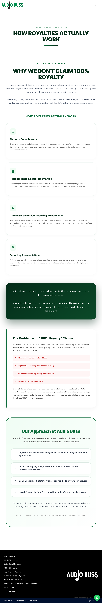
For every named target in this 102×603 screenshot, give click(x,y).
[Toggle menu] (100, 5)
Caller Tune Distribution (13, 564)
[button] (95, 5)
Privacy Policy (9, 556)
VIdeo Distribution (11, 568)
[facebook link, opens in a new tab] (93, 600)
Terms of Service (10, 592)
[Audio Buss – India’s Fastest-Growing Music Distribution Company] (12, 5)
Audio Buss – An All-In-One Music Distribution (21, 584)
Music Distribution (11, 560)
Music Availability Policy (13, 580)
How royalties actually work (14, 576)
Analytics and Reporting (13, 572)
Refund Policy (9, 588)
